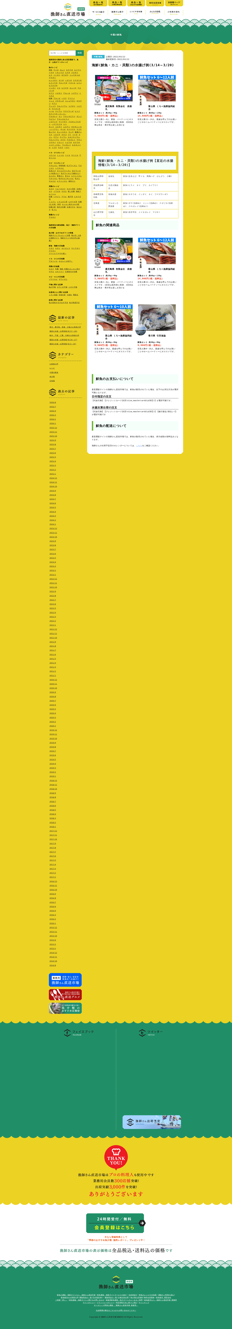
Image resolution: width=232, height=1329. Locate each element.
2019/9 (53, 743)
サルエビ (52, 181)
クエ (58, 88)
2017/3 (53, 869)
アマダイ (52, 78)
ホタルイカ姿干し (66, 261)
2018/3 (53, 818)
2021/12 (53, 629)
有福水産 (62, 295)
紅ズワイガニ (72, 166)
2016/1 (53, 923)
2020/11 (53, 684)
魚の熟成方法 (74, 303)
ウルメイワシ (62, 106)
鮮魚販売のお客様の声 (69, 1297)
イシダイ (52, 88)
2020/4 (53, 713)
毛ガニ (77, 178)
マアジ (54, 103)
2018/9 (53, 793)
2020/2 (53, 722)
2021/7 (53, 650)
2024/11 (53, 482)
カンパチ (73, 88)
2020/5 (53, 709)
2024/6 (53, 503)
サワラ (51, 93)
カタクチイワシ (74, 137)
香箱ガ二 (60, 176)
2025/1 (53, 474)
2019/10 (53, 739)
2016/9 (53, 894)
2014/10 (53, 961)
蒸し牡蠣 (71, 191)
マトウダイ (63, 122)
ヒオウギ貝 (72, 202)
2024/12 (53, 478)
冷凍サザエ (71, 207)
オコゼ (63, 129)
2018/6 (53, 806)
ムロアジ (66, 127)
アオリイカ (53, 261)
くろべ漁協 (53, 295)
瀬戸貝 (70, 197)
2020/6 (53, 705)
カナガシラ (65, 248)
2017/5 (53, 860)
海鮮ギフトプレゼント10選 (59, 235)
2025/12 (53, 428)
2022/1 (53, 625)
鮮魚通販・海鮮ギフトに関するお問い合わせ (86, 1300)
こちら (139, 445)
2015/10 (53, 936)
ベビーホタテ (60, 189)
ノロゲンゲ (53, 122)
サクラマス (71, 129)
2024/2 (53, 520)
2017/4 (53, 865)
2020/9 (53, 692)
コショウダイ (70, 101)
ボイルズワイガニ (64, 171)
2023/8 (53, 545)
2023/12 (53, 528)
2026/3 (53, 415)
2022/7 (53, 600)
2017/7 (53, 852)
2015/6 (53, 940)
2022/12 (53, 579)
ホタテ (51, 189)
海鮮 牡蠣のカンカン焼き (70, 269)
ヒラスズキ (53, 85)
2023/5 (53, 558)
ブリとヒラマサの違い (57, 253)
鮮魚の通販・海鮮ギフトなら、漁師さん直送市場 (76, 1295)
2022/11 (53, 583)
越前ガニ (71, 181)
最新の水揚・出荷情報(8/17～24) (63, 331)
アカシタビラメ (69, 116)
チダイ (51, 248)
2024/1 (53, 524)
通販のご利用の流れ (166, 1295)
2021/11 (53, 634)
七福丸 (69, 295)
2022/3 (53, 617)
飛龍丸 (75, 295)
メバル (51, 111)
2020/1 (53, 726)
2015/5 (53, 944)
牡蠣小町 (52, 207)
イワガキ (56, 191)
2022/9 (53, 591)
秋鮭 (50, 70)
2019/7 (53, 751)
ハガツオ (68, 80)
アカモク (52, 217)
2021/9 (53, 642)
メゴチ (54, 147)
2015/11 (53, 932)
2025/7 (53, 449)
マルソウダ (63, 83)
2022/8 (53, 596)
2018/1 (53, 827)
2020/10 (53, 688)
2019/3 (53, 768)
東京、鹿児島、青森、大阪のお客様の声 (65, 327)
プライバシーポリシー (105, 1303)
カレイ (62, 70)
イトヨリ (56, 75)
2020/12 (53, 680)
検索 (80, 53)
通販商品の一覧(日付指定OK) (91, 1297)
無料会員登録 (149, 1297)
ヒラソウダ (53, 83)
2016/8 (53, 898)
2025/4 (53, 461)
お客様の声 (54, 364)
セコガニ (52, 176)
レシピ (52, 368)
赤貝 (59, 204)
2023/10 (53, 537)
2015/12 (53, 928)
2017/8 (53, 848)
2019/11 (53, 734)
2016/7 (53, 902)
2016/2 (53, 919)
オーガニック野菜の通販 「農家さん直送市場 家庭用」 (116, 1305)
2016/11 (53, 886)
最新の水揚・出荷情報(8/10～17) (63, 340)
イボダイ (58, 93)
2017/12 (53, 831)
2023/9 (53, 541)
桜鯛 (50, 98)
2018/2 (53, 823)
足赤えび (52, 171)
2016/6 (53, 907)
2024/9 (53, 491)
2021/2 (53, 671)
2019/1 (53, 776)
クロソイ (60, 142)
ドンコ (51, 101)
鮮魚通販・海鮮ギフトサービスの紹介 (112, 1295)
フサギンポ (59, 101)
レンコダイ (53, 80)
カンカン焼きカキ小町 (70, 204)
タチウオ (69, 70)
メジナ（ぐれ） (55, 145)
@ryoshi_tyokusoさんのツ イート (139, 1040)
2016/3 (53, 915)
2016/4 (53, 911)
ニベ (65, 124)
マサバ (79, 140)
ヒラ (50, 75)
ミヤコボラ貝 (62, 202)
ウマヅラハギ (68, 111)
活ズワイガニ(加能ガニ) (70, 173)
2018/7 (53, 802)
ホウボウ (64, 75)
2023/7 (53, 549)
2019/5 (53, 760)
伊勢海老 (62, 166)
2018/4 (53, 814)
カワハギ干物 (62, 287)
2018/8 (53, 797)
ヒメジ (77, 111)
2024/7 (53, 499)
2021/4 (53, 663)
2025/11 (53, 432)
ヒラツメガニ (76, 176)
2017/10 (53, 839)
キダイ (57, 248)
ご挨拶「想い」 (61, 1300)
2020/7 (53, 701)
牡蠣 (50, 197)
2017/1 (53, 877)
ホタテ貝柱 (71, 189)
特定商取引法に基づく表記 (126, 1303)
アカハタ (66, 93)
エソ (60, 116)
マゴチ (79, 129)
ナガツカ (71, 83)
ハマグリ (56, 197)
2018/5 (53, 810)
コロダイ (58, 127)
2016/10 (53, 890)
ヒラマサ (64, 88)
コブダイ (71, 106)
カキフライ (59, 272)
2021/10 (53, 638)
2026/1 (53, 423)
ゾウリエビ (53, 279)
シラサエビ (59, 168)
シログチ (56, 135)
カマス (63, 140)
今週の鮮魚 (54, 372)
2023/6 (53, 554)
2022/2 (53, 621)
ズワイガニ (63, 279)
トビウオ (68, 142)
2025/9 (53, 440)
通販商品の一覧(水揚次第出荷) (117, 1297)
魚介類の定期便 (137, 1297)
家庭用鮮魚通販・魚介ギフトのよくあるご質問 (124, 1300)
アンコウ (52, 106)
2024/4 (53, 512)
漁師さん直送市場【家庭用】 (68, 9)
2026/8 (53, 402)
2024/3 (53, 516)
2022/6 (53, 604)
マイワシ (58, 111)
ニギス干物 (72, 287)
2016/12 (53, 881)
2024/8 (53, 495)
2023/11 (53, 533)
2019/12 (53, 730)
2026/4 (53, 411)
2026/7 (53, 407)
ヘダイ (67, 147)
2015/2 (53, 949)
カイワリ (77, 70)
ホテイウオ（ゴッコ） (57, 114)
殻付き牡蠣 (61, 207)
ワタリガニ (53, 178)
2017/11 (53, 835)
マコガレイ (66, 145)
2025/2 (53, 470)
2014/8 (53, 965)
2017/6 (53, 856)
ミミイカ (60, 155)
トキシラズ (59, 72)
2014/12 (53, 953)
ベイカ (67, 155)
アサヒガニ (53, 166)
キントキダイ (62, 132)
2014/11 (53, 957)
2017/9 (53, 844)
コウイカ (52, 155)
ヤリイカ (74, 155)
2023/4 (53, 562)
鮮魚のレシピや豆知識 (148, 1295)
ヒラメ (79, 83)
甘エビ (67, 176)
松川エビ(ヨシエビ (66, 178)
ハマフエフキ (57, 124)
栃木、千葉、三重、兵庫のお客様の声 (64, 335)
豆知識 (52, 381)
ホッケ (51, 127)
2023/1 (53, 575)
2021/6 (53, 655)
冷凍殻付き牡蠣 (71, 272)
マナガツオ (56, 109)
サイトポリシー (89, 1303)
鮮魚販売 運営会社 (163, 1297)
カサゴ (64, 135)
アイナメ (71, 98)
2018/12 (53, 781)
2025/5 (53, 457)
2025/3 (53, 465)
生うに (54, 210)
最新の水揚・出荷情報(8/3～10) (63, 344)
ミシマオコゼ (75, 75)
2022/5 (53, 608)
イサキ (51, 72)
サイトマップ (144, 1303)
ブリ (69, 135)
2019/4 (53, 764)
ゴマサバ (52, 142)
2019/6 (53, 755)
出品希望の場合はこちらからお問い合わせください (116, 1310)
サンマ (71, 132)
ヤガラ (60, 147)
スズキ (67, 72)
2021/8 (53, 646)
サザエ (64, 191)
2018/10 (53, 789)
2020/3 (53, 718)
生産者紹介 (133, 1295)
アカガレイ (53, 116)
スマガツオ (77, 80)
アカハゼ (56, 98)
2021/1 (53, 676)
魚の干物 (52, 287)
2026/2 (53, 419)
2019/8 (53, 747)
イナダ (75, 135)
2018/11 (53, 785)
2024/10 (53, 486)
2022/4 (53, 613)
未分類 (52, 377)
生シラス (52, 132)
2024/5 (53, 507)
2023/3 (53, 566)
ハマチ (64, 98)
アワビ (64, 197)
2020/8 (53, 697)
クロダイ (74, 72)
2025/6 (53, 453)
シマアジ (74, 93)
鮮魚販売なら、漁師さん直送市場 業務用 (160, 1300)
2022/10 (53, 587)
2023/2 (53, 570)
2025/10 (53, 436)
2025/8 (53, 444)
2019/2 (53, 772)
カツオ (61, 80)
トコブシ (52, 202)
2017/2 (53, 873)
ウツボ (56, 70)
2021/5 (53, 659)
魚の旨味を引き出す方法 (58, 303)
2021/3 (53, 667)
